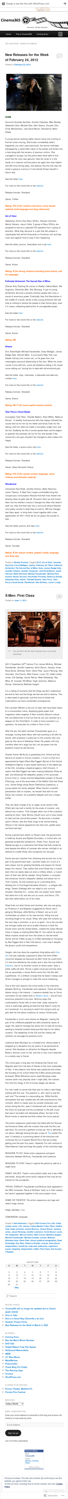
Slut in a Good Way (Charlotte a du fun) (24, 1318)
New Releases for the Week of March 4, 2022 (26, 1325)
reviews (44, 1243)
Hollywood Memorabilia (16, 1350)
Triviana (9, 1373)
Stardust (9, 965)
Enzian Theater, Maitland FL (19, 1388)
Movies (28, 1461)
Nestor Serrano (20, 576)
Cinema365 (29, 1456)
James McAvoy (32, 1229)
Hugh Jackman (17, 1229)
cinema (32, 565)
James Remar (46, 1229)
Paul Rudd (32, 576)
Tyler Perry (47, 579)
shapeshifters (11, 1246)
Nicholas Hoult (11, 1240)
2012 (39, 562)
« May (16, 1287)
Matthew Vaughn (53, 1234)
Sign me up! (13, 1433)
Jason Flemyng (18, 1231)
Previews (42, 576)
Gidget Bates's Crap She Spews (20, 1346)
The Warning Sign (14, 1370)
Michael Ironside (31, 1237)
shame (23, 579)
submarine (42, 1246)
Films (50, 565)
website (39, 185)
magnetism (14, 1234)
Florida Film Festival (15, 1392)
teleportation (26, 1249)
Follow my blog (34, 1467)
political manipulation (46, 1240)
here (21, 178)
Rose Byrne (54, 1243)
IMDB (7, 1353)
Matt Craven (39, 1234)
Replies (9, 1251)
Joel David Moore (47, 570)
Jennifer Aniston (12, 570)
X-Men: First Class (19, 595)
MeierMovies (11, 1360)
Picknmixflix (11, 1363)
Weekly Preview (21, 562)
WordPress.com (13, 1376)
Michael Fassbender (37, 573)
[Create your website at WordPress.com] (34, 3)
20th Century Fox (43, 1223)
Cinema (35, 1461)
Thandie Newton (34, 579)
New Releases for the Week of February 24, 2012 (27, 57)
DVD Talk (9, 1343)
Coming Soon (42, 34)
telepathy (16, 1249)
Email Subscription (15, 1411)
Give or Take (11, 1315)
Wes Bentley (41, 582)
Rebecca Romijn (54, 576)
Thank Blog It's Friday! (16, 1366)
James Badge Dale (52, 568)
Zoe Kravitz (56, 1249)
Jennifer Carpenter (29, 570)
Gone (40, 568)
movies (8, 576)
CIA (20, 1226)
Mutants (51, 1237)
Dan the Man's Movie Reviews (19, 1340)
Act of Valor (47, 562)
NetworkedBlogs (31, 1451)
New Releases (20, 1223)
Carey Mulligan (21, 565)
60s (53, 1223)
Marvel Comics (26, 1234)
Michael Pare (53, 573)
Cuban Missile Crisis (39, 1226)
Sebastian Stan (12, 579)
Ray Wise (20, 1243)
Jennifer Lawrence (34, 1231)
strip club (32, 1246)
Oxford (33, 1240)
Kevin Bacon (50, 1231)
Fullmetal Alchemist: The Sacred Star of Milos (33, 566)
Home (8, 34)
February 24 (41, 565)
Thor (49, 1132)
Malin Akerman (20, 573)
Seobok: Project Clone (16, 1321)
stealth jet (23, 1246)
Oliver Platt (24, 1240)
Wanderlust (29, 582)
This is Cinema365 (24, 34)
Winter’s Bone (42, 995)
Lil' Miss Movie (12, 1357)
